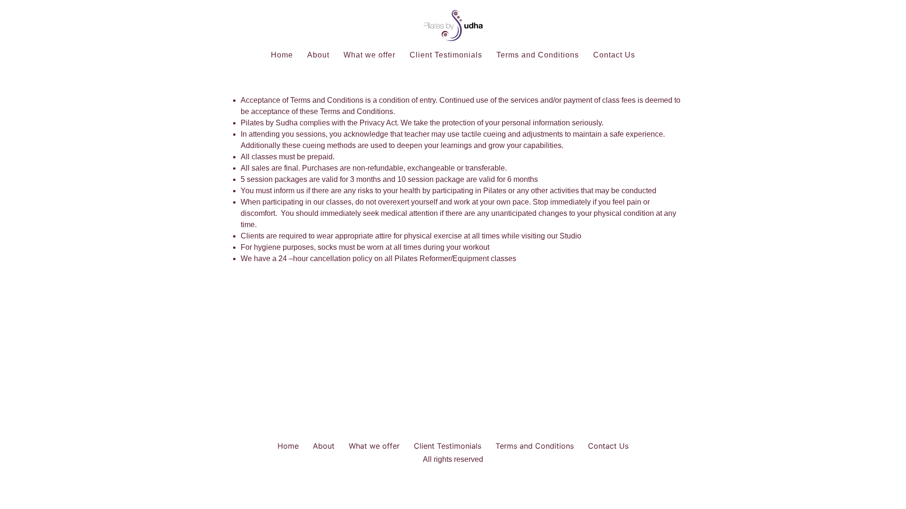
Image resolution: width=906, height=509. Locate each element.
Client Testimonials (446, 55)
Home (282, 55)
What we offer (369, 55)
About (318, 55)
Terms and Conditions (537, 55)
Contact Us (614, 55)
